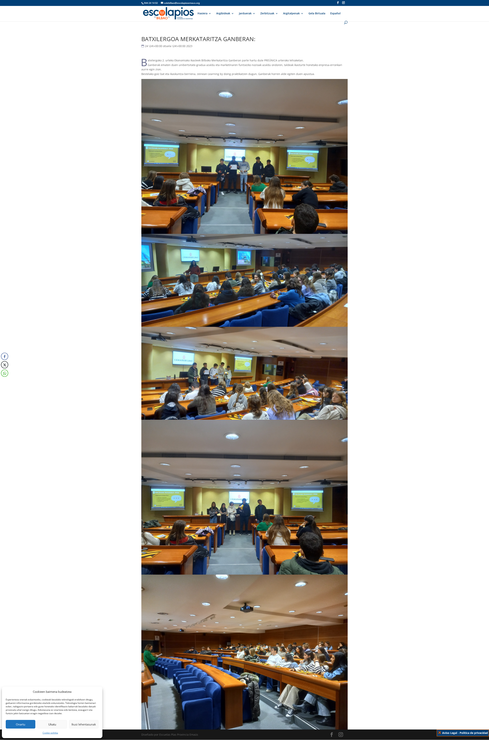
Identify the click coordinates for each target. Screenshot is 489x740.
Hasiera (202, 13)
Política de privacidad (474, 733)
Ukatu (52, 724)
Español (335, 13)
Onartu (20, 724)
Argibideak (223, 13)
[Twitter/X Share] (4, 364)
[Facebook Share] (4, 356)
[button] (4, 381)
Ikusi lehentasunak (83, 724)
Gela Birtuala (316, 13)
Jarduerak (245, 13)
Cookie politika (50, 732)
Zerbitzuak (267, 13)
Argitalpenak (291, 13)
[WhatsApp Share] (4, 373)
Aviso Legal (449, 733)
